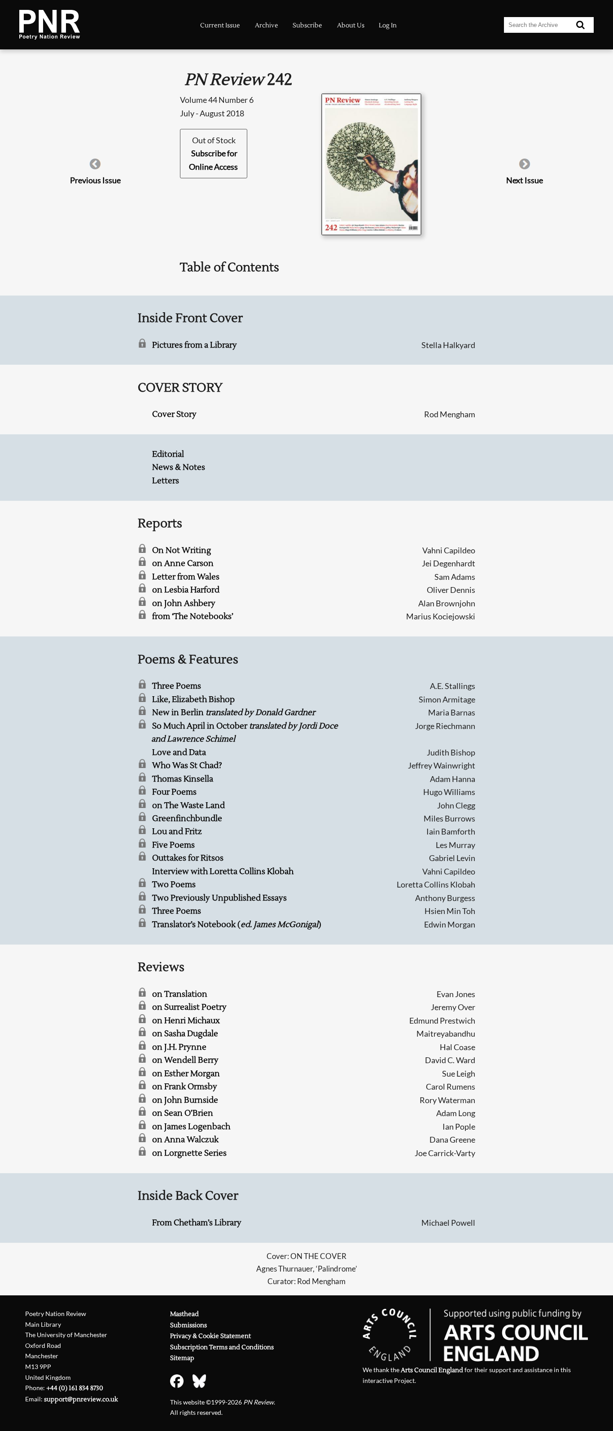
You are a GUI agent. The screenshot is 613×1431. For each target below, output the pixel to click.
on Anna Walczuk (185, 1140)
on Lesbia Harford (185, 590)
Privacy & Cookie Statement (210, 1336)
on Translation (179, 994)
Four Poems (174, 792)
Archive (266, 25)
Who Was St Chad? (187, 765)
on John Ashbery (183, 603)
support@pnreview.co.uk (81, 1399)
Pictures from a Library (194, 345)
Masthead (184, 1314)
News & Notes (178, 467)
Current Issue (220, 25)
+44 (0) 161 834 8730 (74, 1388)
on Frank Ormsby (184, 1087)
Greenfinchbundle (187, 818)
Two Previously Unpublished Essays (219, 898)
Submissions (188, 1325)
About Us (350, 25)
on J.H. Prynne (179, 1047)
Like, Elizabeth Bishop (193, 699)
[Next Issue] (524, 167)
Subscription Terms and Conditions (222, 1347)
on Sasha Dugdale (185, 1034)
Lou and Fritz (177, 831)
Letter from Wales (185, 577)
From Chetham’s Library (196, 1223)
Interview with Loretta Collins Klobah (222, 871)
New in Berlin (233, 712)
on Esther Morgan (186, 1074)
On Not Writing (181, 550)
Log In (388, 25)
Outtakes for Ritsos (187, 858)
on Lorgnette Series (189, 1153)
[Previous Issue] (95, 167)
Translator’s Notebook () (236, 924)
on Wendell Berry (185, 1060)
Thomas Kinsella (182, 779)
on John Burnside (185, 1100)
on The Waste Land (188, 805)
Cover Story (174, 414)
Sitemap (182, 1358)
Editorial (168, 454)
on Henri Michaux (186, 1021)
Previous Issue (95, 180)
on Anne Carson (183, 563)
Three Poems (176, 686)
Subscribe (307, 25)
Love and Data (179, 752)
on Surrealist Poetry (189, 1007)
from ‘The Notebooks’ (192, 616)
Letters (165, 481)
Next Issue (524, 180)
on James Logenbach (191, 1127)
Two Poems (174, 884)
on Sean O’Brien (182, 1113)
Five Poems (173, 845)
